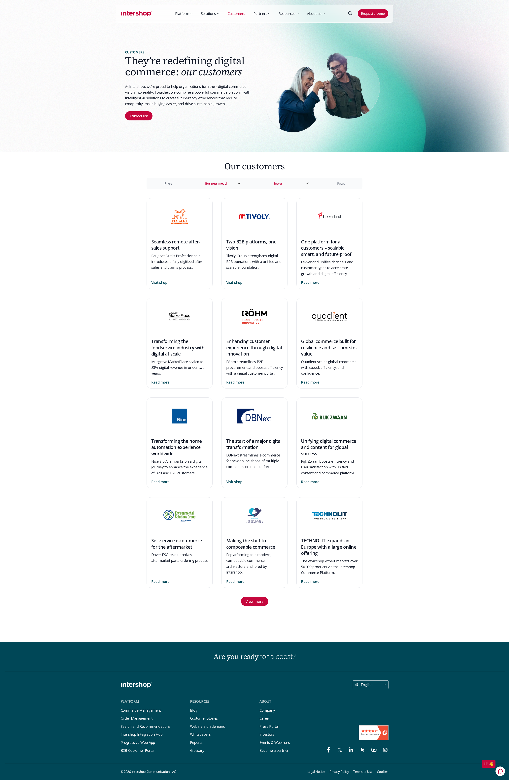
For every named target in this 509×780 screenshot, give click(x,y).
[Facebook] (327, 750)
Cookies (382, 771)
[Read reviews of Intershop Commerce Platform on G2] (374, 732)
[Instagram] (384, 750)
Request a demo (373, 13)
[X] (338, 750)
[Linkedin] (350, 750)
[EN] (136, 13)
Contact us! (139, 115)
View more (254, 601)
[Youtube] (373, 750)
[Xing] (361, 750)
